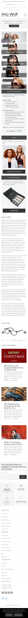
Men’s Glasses (4, 516)
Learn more (14, 210)
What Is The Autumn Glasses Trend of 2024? (13, 443)
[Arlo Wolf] (9, 16)
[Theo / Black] (14, 332)
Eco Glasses (4, 513)
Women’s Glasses (5, 523)
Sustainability (4, 535)
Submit (23, 477)
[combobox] (14, 5)
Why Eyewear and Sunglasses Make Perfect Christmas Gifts (14, 368)
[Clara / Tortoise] (20, 340)
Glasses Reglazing (5, 547)
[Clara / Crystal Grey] (12, 340)
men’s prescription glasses (9, 294)
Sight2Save (4, 556)
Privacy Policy (18, 605)
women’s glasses (22, 294)
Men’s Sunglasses (5, 520)
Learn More (14, 26)
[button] (25, 15)
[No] (26, 613)
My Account (4, 572)
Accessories (4, 529)
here (9, 127)
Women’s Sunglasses (6, 526)
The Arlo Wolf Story (6, 550)
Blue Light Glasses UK (7, 315)
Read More (14, 380)
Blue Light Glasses (5, 538)
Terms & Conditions (6, 578)
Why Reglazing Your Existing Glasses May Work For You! (12, 406)
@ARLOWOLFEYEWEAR (14, 171)
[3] (14, 37)
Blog (2, 553)
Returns (3, 566)
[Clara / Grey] (16, 340)
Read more (18, 615)
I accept (9, 615)
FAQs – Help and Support (7, 569)
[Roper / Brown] (24, 340)
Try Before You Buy (6, 541)
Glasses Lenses (5, 544)
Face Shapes (4, 563)
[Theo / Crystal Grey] (8, 340)
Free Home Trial (8, 21)
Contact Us (4, 575)
